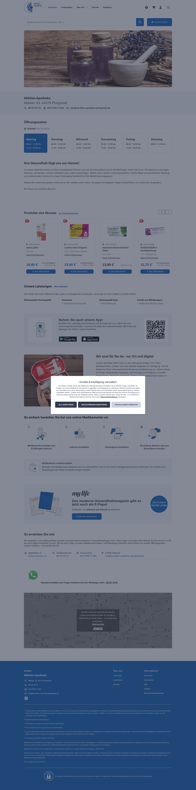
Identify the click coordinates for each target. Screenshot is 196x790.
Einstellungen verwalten (126, 405)
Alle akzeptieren (66, 405)
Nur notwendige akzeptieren (94, 405)
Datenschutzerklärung (109, 397)
